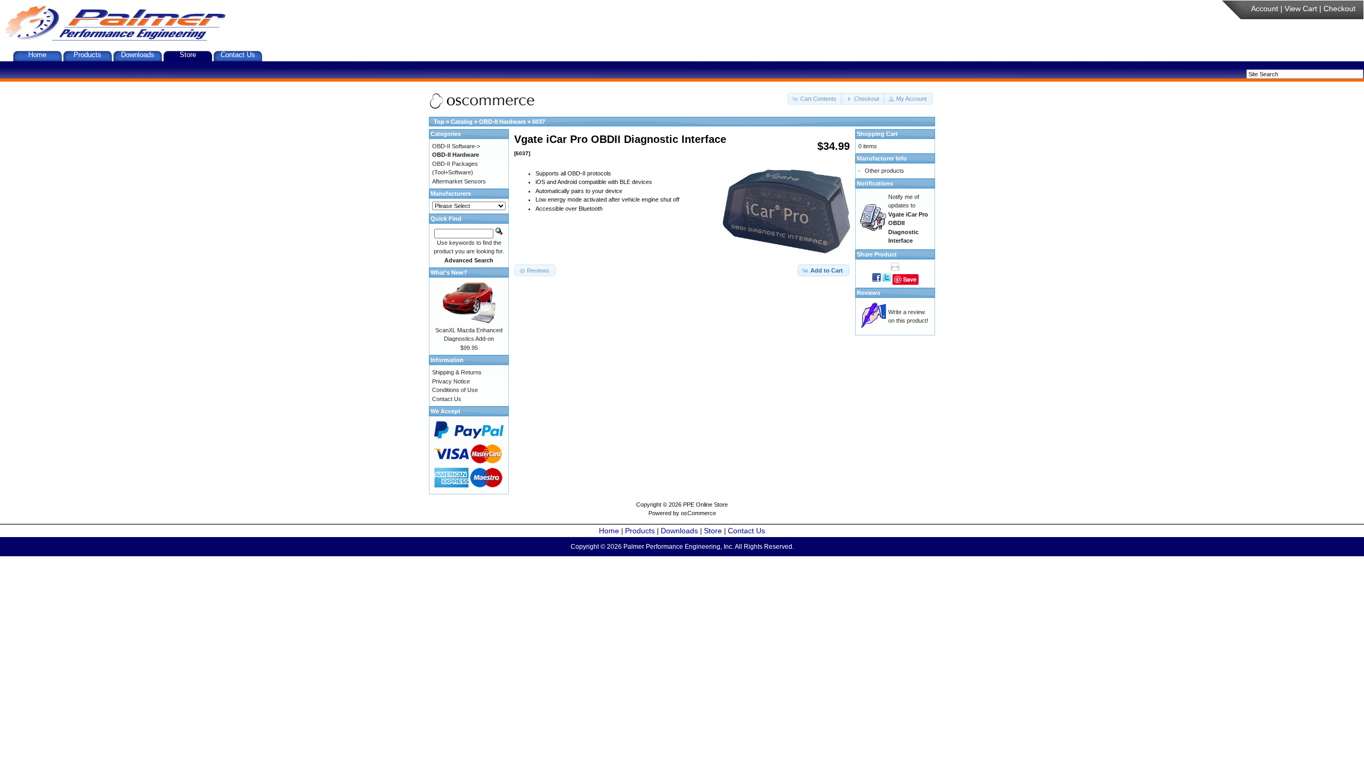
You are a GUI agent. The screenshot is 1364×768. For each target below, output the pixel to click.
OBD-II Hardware (502, 121)
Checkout (1339, 8)
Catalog (462, 121)
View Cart (1301, 8)
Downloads (138, 55)
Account (1264, 8)
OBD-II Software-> (456, 146)
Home (37, 55)
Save (909, 279)
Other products (884, 170)
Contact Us (238, 55)
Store (188, 55)
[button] (815, 99)
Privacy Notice (451, 381)
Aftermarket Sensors (459, 181)
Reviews (868, 293)
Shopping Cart (877, 134)
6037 (538, 121)
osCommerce (698, 513)
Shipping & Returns (457, 372)
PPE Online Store (705, 504)
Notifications (875, 183)
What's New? (449, 272)
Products (87, 55)
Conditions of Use (455, 390)
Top (439, 121)
